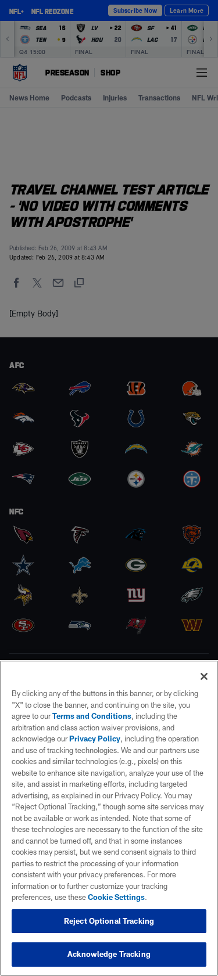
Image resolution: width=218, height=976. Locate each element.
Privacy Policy (94, 738)
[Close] (204, 676)
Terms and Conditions (91, 716)
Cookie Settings (116, 897)
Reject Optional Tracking (109, 920)
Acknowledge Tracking (109, 954)
